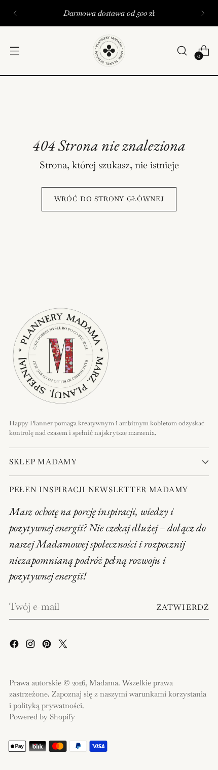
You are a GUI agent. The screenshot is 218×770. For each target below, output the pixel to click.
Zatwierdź (183, 607)
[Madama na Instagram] (31, 646)
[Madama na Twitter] (64, 646)
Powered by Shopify (42, 716)
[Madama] (109, 50)
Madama (103, 682)
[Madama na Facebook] (15, 646)
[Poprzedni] (15, 13)
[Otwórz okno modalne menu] (14, 51)
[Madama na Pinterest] (48, 646)
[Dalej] (203, 13)
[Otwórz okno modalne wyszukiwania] (181, 51)
